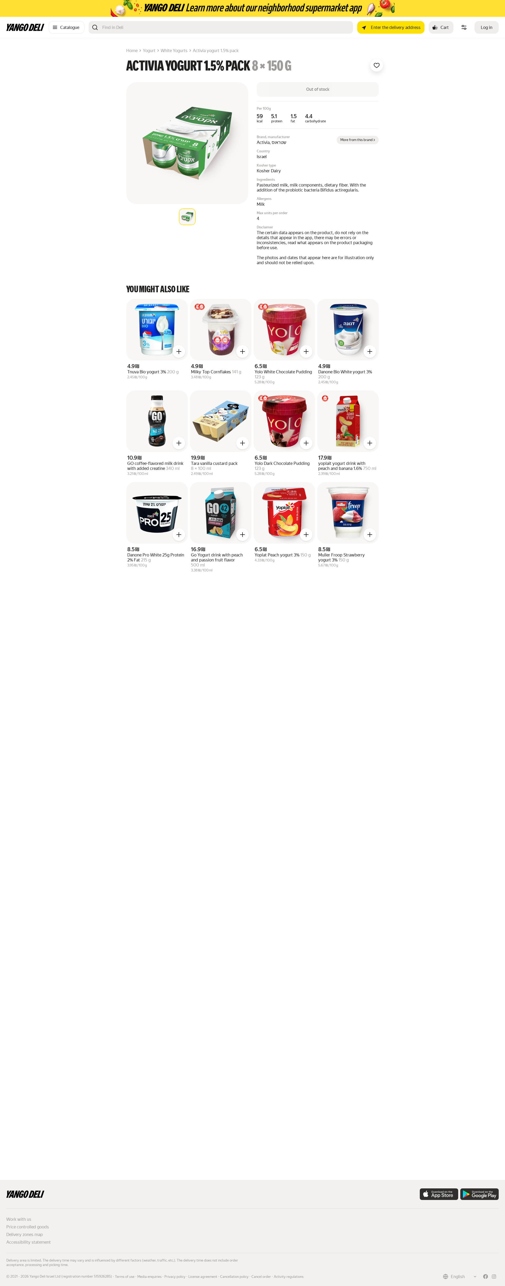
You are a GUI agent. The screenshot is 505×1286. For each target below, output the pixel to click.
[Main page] (25, 29)
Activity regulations (289, 1277)
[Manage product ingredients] (464, 27)
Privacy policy (174, 1277)
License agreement (202, 1277)
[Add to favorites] (376, 65)
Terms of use (124, 1277)
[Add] (179, 351)
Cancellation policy (234, 1277)
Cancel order (261, 1277)
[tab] (187, 216)
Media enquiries (149, 1277)
